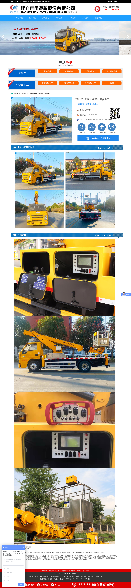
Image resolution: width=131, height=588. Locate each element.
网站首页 (19, 18)
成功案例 (72, 18)
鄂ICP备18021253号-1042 (74, 579)
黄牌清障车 (69, 71)
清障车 (22, 73)
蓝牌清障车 (47, 71)
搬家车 (112, 83)
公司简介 (85, 18)
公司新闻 (32, 18)
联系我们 (98, 18)
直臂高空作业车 (69, 83)
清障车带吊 (90, 71)
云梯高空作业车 (90, 83)
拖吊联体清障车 (112, 71)
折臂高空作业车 (47, 83)
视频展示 (58, 18)
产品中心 (45, 18)
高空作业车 (22, 85)
